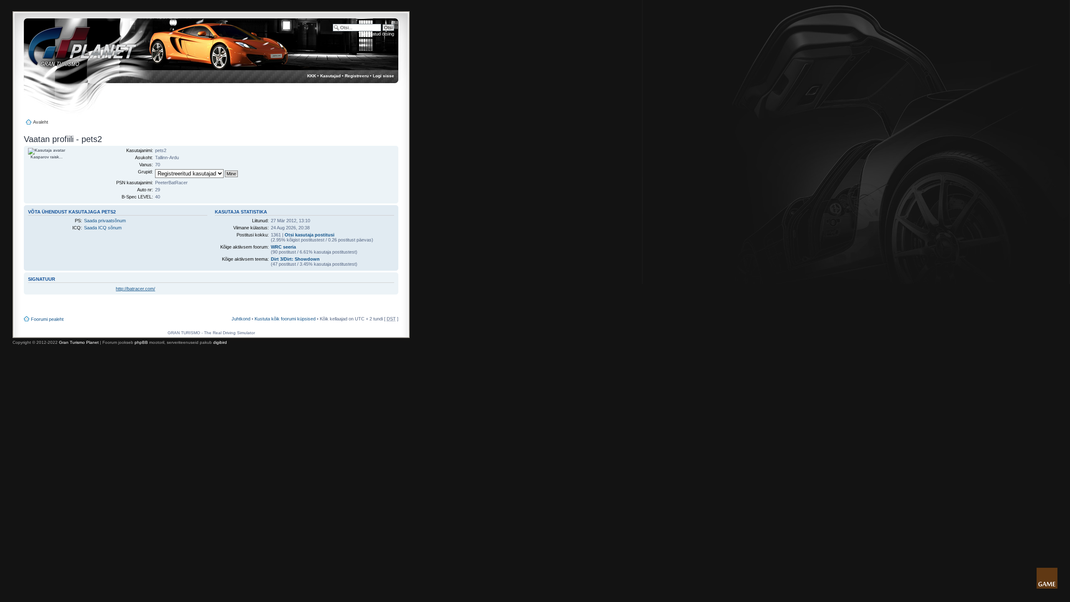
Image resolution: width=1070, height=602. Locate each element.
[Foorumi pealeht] (74, 50)
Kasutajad (330, 76)
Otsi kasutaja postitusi (309, 234)
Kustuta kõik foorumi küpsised (285, 318)
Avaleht (40, 121)
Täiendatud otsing (376, 33)
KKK (311, 76)
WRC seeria (283, 246)
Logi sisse (383, 76)
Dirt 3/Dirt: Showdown (295, 259)
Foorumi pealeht (47, 319)
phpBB (141, 342)
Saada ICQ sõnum (103, 227)
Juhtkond (241, 318)
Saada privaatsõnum (105, 220)
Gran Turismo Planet (79, 342)
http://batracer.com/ (135, 288)
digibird (220, 342)
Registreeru (357, 76)
